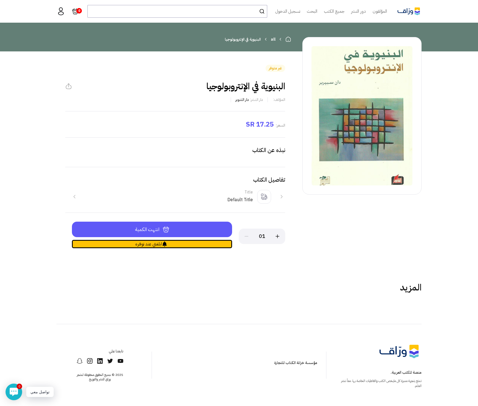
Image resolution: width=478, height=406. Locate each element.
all (273, 39)
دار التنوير (242, 100)
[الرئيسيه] (288, 39)
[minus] (246, 236)
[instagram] (90, 361)
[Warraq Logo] (409, 11)
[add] (277, 236)
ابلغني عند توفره (148, 244)
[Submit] (260, 11)
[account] (60, 11)
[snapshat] (79, 361)
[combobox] (177, 11)
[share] (68, 86)
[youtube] (120, 361)
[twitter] (110, 360)
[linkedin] (100, 361)
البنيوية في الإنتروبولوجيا (243, 39)
